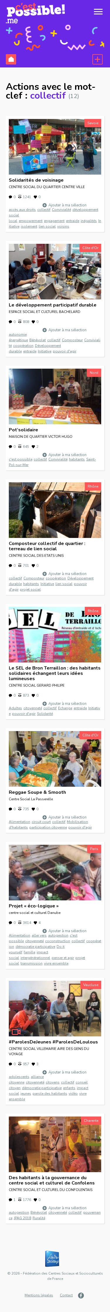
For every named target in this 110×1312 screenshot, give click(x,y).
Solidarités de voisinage (36, 180)
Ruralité (39, 1218)
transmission (32, 963)
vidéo (73, 1093)
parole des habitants (50, 1093)
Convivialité (61, 209)
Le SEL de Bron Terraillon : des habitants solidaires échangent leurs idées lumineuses (55, 673)
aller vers (39, 935)
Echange (65, 708)
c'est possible (20, 459)
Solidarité (45, 713)
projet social (30, 589)
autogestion (58, 935)
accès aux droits (22, 209)
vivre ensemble (56, 963)
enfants (69, 1088)
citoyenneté (32, 708)
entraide (72, 220)
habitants (77, 459)
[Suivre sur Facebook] (81, 1295)
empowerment (31, 220)
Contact (66, 1295)
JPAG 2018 (22, 1218)
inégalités (89, 220)
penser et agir (63, 957)
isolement (29, 226)
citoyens (53, 1082)
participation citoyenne (48, 827)
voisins (63, 226)
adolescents (19, 1076)
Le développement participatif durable (53, 305)
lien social (47, 226)
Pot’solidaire (23, 430)
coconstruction (57, 941)
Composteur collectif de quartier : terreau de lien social (47, 546)
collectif (43, 209)
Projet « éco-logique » (34, 906)
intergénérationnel (35, 957)
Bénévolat (37, 340)
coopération (23, 345)
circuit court (41, 821)
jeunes (26, 1093)
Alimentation (19, 821)
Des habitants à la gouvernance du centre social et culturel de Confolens (52, 1180)
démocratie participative (35, 946)
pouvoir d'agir (64, 351)
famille (29, 952)
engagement (54, 220)
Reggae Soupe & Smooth (37, 792)
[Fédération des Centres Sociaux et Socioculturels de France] (55, 1259)
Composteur (72, 340)
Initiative (44, 351)
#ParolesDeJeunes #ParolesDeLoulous (53, 1042)
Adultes (15, 708)
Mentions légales (39, 1295)
